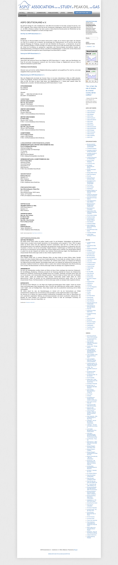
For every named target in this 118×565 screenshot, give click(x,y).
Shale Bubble (90, 221)
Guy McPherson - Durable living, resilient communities (92, 399)
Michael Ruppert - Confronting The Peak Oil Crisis (92, 453)
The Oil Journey (91, 516)
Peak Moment (90, 299)
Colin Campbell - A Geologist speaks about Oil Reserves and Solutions (91, 351)
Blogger (75, 549)
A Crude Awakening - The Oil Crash (92, 339)
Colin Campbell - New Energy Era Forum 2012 (92, 356)
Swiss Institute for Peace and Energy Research (91, 226)
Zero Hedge (90, 329)
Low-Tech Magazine (92, 286)
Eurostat (89, 176)
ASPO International (91, 119)
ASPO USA (89, 137)
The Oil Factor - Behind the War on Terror (91, 514)
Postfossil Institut (91, 217)
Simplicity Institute (91, 223)
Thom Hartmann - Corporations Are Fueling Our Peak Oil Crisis (92, 523)
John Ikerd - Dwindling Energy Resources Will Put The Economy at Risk (92, 435)
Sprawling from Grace (92, 503)
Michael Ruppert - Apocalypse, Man (91, 446)
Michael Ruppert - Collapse (91, 450)
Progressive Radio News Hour (91, 311)
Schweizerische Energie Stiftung (91, 219)
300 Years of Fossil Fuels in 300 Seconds (92, 336)
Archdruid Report (91, 252)
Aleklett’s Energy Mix (92, 248)
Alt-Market (89, 250)
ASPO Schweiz (90, 133)
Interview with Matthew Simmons (91, 408)
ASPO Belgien (90, 114)
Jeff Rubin (89, 285)
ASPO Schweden (91, 132)
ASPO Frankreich (91, 118)
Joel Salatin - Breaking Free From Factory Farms (91, 430)
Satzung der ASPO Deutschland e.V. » (31, 53)
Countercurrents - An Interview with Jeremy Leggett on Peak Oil (92, 364)
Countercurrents (91, 264)
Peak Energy (90, 297)
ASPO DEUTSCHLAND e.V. (83, 12)
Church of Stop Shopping (90, 161)
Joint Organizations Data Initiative (91, 201)
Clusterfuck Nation (91, 262)
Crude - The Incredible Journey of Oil (92, 369)
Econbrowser (90, 276)
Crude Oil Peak (90, 266)
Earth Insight (90, 275)
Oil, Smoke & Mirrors (92, 473)
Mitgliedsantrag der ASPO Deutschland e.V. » (33, 75)
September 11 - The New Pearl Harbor (91, 500)
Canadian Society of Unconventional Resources (92, 154)
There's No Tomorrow (92, 520)
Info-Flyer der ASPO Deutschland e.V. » (31, 33)
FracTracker (90, 185)
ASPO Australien (91, 112)
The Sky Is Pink (90, 518)
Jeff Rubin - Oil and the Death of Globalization (91, 422)
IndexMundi (90, 188)
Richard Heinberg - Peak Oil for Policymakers (91, 497)
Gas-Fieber (89, 394)
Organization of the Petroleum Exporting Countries (92, 212)
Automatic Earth (91, 254)
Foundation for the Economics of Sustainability (91, 182)
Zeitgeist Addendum (91, 534)
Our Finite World (91, 295)
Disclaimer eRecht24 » (30, 302)
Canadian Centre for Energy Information (92, 151)
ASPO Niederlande (91, 128)
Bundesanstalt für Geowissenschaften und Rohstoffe (91, 145)
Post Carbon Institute (92, 215)
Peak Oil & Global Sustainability (91, 476)
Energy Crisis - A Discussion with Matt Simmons (92, 387)
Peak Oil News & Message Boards (91, 306)
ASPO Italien (90, 123)
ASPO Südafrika (91, 135)
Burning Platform (91, 257)
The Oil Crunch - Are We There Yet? (92, 510)
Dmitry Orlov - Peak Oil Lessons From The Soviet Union (92, 381)
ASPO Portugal (90, 130)
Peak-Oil (89, 308)
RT (87, 316)
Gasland (89, 395)
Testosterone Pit (91, 323)
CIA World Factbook (91, 148)
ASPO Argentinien (91, 110)
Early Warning (90, 273)
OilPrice (89, 294)
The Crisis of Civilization (90, 505)
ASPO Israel (90, 121)
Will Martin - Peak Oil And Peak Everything (92, 532)
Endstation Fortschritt (92, 383)
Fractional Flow (90, 281)
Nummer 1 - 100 (91, 46)
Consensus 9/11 (91, 163)
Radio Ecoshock (91, 318)
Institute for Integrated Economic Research (92, 195)
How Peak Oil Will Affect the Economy (91, 405)
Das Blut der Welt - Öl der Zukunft (92, 375)
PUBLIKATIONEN (53, 12)
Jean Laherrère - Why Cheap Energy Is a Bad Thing (92, 417)
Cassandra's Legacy (92, 259)
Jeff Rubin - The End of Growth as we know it (92, 426)
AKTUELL (22, 12)
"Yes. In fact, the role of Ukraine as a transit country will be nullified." (91, 90)
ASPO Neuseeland (91, 126)
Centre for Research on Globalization (92, 158)
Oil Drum (89, 290)
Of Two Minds (90, 288)
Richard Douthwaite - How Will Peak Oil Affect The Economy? (92, 488)
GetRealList (90, 283)
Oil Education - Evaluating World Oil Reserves (92, 467)
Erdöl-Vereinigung (91, 174)
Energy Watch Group (92, 172)
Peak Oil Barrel (90, 301)
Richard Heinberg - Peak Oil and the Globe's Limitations (91, 493)
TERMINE (70, 12)
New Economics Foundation (91, 208)
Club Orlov (89, 261)
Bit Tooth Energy (91, 255)
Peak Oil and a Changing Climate (91, 479)
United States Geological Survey (91, 235)
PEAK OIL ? (30, 12)
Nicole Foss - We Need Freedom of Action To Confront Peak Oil (91, 462)
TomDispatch (90, 325)
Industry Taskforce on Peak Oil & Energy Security (92, 192)
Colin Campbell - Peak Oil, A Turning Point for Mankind (91, 360)
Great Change (90, 187)
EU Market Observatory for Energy (90, 166)
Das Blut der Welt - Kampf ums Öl (91, 372)
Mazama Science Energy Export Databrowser (91, 205)
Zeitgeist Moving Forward (91, 537)
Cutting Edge (90, 268)
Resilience (89, 320)
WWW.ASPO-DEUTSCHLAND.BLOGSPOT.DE (59, 554)
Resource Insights (91, 321)
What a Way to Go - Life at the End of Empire (91, 529)
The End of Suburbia (92, 507)
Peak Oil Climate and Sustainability (92, 303)
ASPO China (90, 116)
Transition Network (91, 232)
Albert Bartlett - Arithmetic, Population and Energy (92, 343)
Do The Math (90, 271)
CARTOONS (22, 15)
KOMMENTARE (41, 12)
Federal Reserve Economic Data (91, 178)
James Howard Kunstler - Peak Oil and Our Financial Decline (91, 412)
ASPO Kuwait (90, 125)
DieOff (88, 269)
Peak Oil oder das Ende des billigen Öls (92, 482)
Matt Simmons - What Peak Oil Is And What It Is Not (92, 443)
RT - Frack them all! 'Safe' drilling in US (91, 485)
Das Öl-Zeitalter (90, 377)
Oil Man (89, 292)
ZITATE (63, 12)
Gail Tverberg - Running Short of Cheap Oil (91, 391)
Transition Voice (91, 327)
